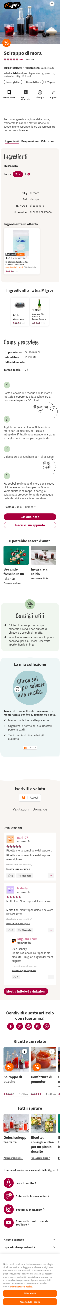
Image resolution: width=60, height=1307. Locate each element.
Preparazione (29, 141)
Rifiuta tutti (30, 1293)
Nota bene (29, 174)
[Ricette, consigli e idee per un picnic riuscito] (43, 1137)
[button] (10, 839)
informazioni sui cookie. (21, 1286)
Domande (39, 809)
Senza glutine (13, 81)
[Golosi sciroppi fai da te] (16, 1137)
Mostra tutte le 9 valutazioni (26, 991)
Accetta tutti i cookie (30, 1301)
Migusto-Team (27, 939)
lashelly (22, 888)
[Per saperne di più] (16, 576)
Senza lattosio (33, 81)
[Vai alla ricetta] (16, 1072)
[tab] (30, 1239)
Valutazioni (48, 141)
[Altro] (51, 875)
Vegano (51, 81)
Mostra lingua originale (18, 868)
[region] (30, 1280)
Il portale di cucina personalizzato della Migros (29, 1170)
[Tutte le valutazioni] (11, 59)
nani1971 (23, 837)
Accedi (33, 747)
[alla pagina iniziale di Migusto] (12, 3)
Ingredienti (12, 141)
